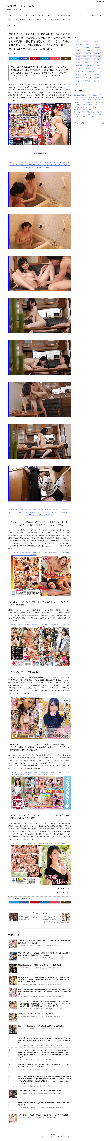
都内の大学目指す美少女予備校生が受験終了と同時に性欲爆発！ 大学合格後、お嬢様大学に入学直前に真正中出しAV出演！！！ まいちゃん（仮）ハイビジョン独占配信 (44, 992)
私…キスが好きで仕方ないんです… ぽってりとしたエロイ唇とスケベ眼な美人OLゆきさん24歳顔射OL (39, 843)
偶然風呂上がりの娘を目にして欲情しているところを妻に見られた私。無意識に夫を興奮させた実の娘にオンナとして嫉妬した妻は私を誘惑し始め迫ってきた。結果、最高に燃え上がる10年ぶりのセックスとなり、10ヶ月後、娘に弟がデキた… (39, 164)
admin (68, 892)
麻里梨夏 (87, 81)
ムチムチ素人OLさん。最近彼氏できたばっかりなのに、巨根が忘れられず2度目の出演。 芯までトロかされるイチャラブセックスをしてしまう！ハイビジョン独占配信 (44, 1040)
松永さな (78, 59)
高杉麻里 (97, 78)
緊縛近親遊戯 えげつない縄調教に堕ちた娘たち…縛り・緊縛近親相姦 (39, 965)
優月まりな (98, 47)
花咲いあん (88, 75)
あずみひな (97, 41)
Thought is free (65, 1136)
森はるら (97, 59)
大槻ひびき (79, 53)
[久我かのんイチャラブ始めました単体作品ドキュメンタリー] (41, 718)
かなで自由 (79, 44)
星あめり (78, 56)
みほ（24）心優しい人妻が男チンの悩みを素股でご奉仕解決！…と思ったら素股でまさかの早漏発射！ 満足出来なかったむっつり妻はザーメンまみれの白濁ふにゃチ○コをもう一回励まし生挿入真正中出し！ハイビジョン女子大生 (44, 1004)
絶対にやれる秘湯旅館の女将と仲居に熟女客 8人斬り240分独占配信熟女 (41, 1026)
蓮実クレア (79, 78)
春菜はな (92, 56)
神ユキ (77, 72)
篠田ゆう (84, 72)
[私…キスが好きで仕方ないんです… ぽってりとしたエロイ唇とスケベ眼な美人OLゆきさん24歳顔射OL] (41, 864)
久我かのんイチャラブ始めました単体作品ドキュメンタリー (27, 697)
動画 (17, 25)
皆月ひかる (89, 69)
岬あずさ (97, 53)
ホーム (10, 25)
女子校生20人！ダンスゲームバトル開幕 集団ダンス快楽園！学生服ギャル (41, 1090)
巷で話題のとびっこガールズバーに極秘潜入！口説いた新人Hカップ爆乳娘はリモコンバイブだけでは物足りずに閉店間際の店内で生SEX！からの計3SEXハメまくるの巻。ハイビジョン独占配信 (44, 979)
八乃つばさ (79, 50)
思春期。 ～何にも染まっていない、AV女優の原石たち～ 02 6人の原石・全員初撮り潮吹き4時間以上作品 (40, 624)
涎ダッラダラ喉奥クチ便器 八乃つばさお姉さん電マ (88, 112)
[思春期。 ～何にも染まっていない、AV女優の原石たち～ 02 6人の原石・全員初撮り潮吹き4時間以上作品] (41, 646)
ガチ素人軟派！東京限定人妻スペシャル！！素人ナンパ (35, 1014)
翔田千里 (78, 75)
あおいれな (87, 41)
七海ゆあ (88, 44)
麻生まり (78, 81)
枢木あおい (88, 59)
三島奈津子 (98, 44)
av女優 (67, 888)
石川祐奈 (98, 69)
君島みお (98, 50)
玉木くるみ (79, 69)
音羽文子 (88, 78)
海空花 (98, 66)
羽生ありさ (99, 72)
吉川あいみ (89, 50)
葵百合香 (97, 75)
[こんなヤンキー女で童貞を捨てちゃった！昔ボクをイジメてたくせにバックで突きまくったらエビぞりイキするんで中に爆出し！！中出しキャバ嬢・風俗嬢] (41, 576)
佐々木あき (87, 47)
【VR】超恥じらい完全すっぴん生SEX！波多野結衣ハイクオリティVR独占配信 (43, 1115)
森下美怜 (78, 62)
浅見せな (88, 66)
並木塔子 (78, 47)
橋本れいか (88, 62)
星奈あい (85, 56)
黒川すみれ (97, 81)
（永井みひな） (80, 84)
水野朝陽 (97, 62)
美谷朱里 (91, 72)
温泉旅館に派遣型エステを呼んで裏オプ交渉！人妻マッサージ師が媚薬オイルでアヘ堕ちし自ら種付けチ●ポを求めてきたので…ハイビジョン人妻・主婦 (89, 97)
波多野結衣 (79, 66)
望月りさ (99, 56)
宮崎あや (88, 53)
